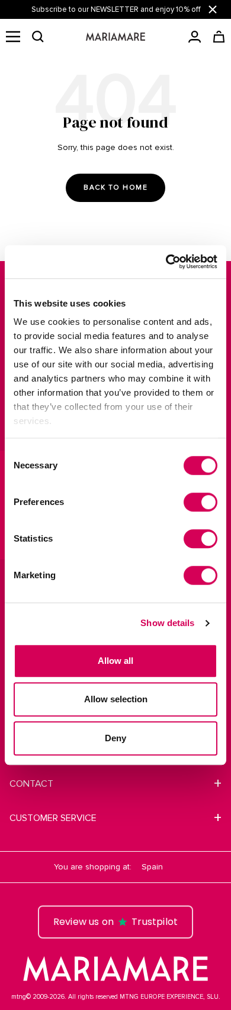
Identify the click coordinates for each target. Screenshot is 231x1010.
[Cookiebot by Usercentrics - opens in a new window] (166, 261)
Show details (167, 623)
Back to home (115, 187)
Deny (115, 738)
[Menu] (13, 37)
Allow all (115, 661)
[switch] (200, 502)
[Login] (194, 37)
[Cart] (219, 37)
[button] (38, 37)
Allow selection (115, 699)
